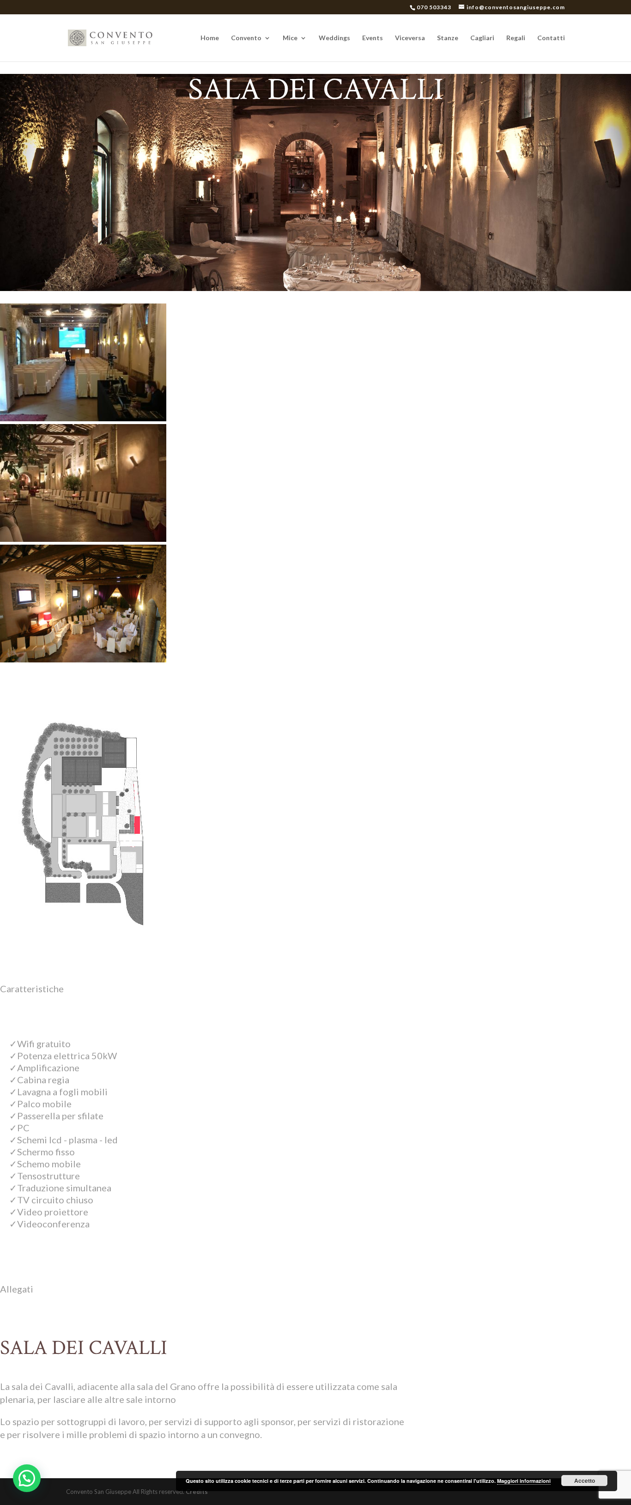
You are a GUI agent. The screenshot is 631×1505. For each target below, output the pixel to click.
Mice (290, 38)
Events (372, 38)
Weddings (334, 38)
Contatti (551, 38)
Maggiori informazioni (524, 1480)
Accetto (584, 1480)
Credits (197, 1491)
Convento (246, 38)
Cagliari (482, 38)
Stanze (447, 38)
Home (209, 38)
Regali (515, 38)
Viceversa (410, 38)
